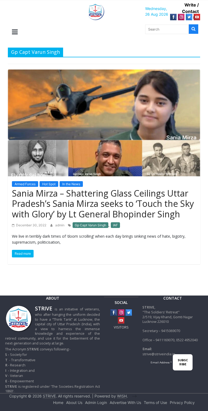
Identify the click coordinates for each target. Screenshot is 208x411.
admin (60, 225)
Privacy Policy (182, 402)
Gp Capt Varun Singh (90, 225)
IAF (115, 225)
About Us (74, 402)
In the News (71, 184)
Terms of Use (155, 402)
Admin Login (96, 402)
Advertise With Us (125, 402)
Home (58, 402)
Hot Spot (49, 184)
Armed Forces (25, 184)
